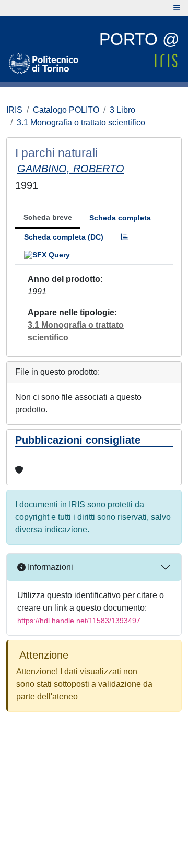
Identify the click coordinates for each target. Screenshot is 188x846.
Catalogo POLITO (66, 109)
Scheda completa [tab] (120, 217)
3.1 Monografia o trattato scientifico (81, 122)
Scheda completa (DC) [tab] (63, 237)
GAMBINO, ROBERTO (70, 168)
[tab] (124, 237)
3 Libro (122, 109)
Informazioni (49, 567)
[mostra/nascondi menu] (177, 8)
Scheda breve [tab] (48, 217)
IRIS (14, 109)
